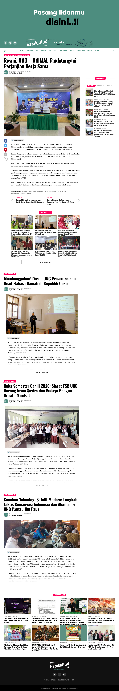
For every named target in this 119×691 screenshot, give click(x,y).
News (37, 51)
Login (73, 680)
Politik (72, 51)
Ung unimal (62, 191)
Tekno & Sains (81, 51)
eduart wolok (27, 191)
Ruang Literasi (63, 51)
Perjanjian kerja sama (41, 191)
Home (21, 51)
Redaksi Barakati (16, 73)
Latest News (29, 51)
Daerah (97, 51)
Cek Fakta (43, 51)
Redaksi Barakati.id (63, 680)
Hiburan (89, 51)
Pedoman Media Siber (50, 680)
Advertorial (52, 51)
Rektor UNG (53, 191)
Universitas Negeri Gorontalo (21, 193)
